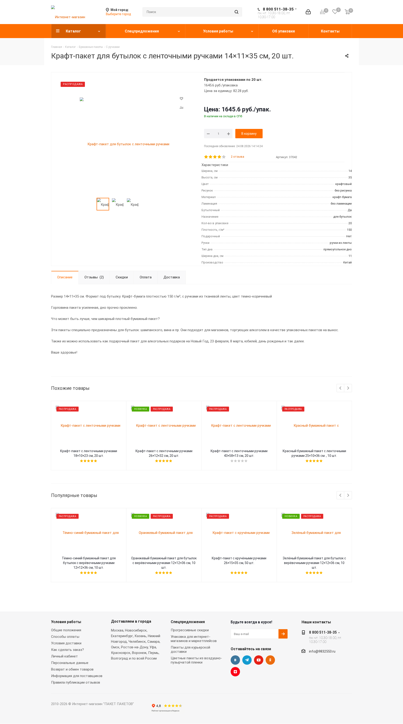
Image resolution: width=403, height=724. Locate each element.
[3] (215, 157)
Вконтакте (235, 660)
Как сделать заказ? (67, 650)
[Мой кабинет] (308, 12)
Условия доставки (66, 643)
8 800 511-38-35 (278, 9)
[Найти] (236, 12)
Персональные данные (69, 663)
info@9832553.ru (322, 651)
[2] (210, 157)
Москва (117, 630)
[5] (224, 157)
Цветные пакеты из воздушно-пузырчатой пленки (196, 660)
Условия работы (66, 622)
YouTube (258, 660)
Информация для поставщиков (76, 676)
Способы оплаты (65, 637)
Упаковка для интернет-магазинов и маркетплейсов (194, 639)
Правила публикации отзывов (75, 682)
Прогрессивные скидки (190, 630)
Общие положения (66, 630)
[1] (206, 157)
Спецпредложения (188, 622)
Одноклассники (270, 660)
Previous (340, 388)
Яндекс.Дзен (235, 671)
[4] (219, 157)
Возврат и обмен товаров (72, 669)
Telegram (247, 660)
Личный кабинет (64, 656)
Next (348, 388)
